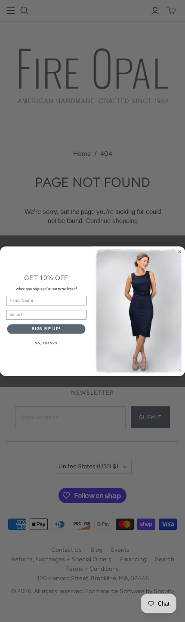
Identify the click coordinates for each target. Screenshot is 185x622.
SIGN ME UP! (46, 329)
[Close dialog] (179, 251)
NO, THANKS (46, 343)
